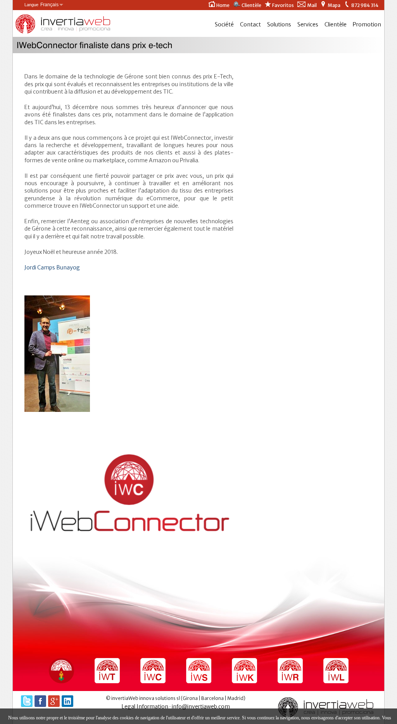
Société (224, 24)
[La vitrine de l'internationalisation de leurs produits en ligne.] (107, 670)
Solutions (279, 24)
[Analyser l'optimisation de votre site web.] (290, 670)
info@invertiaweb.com (201, 706)
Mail (312, 5)
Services (307, 24)
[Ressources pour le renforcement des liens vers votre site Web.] (244, 670)
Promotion (367, 24)
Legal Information (145, 706)
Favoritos (283, 5)
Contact (250, 24)
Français (41, 4)
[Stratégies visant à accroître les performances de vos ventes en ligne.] (198, 670)
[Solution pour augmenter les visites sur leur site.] (61, 670)
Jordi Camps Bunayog (52, 267)
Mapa (334, 5)
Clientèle (251, 5)
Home (223, 5)
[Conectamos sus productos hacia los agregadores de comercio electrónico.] (153, 670)
